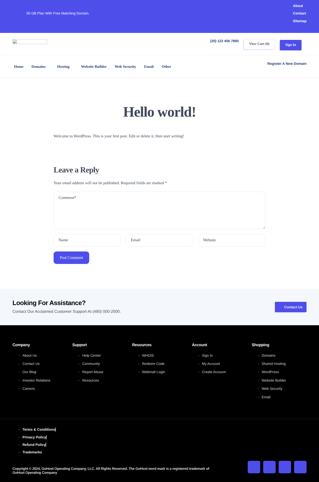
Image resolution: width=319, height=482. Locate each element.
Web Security (125, 67)
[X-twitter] (269, 467)
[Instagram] (300, 467)
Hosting (63, 67)
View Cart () (259, 44)
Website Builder (94, 67)
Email (149, 67)
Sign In (290, 45)
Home (18, 67)
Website (209, 240)
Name (63, 240)
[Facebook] (254, 467)
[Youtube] (285, 467)
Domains (38, 67)
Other (166, 67)
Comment (67, 198)
